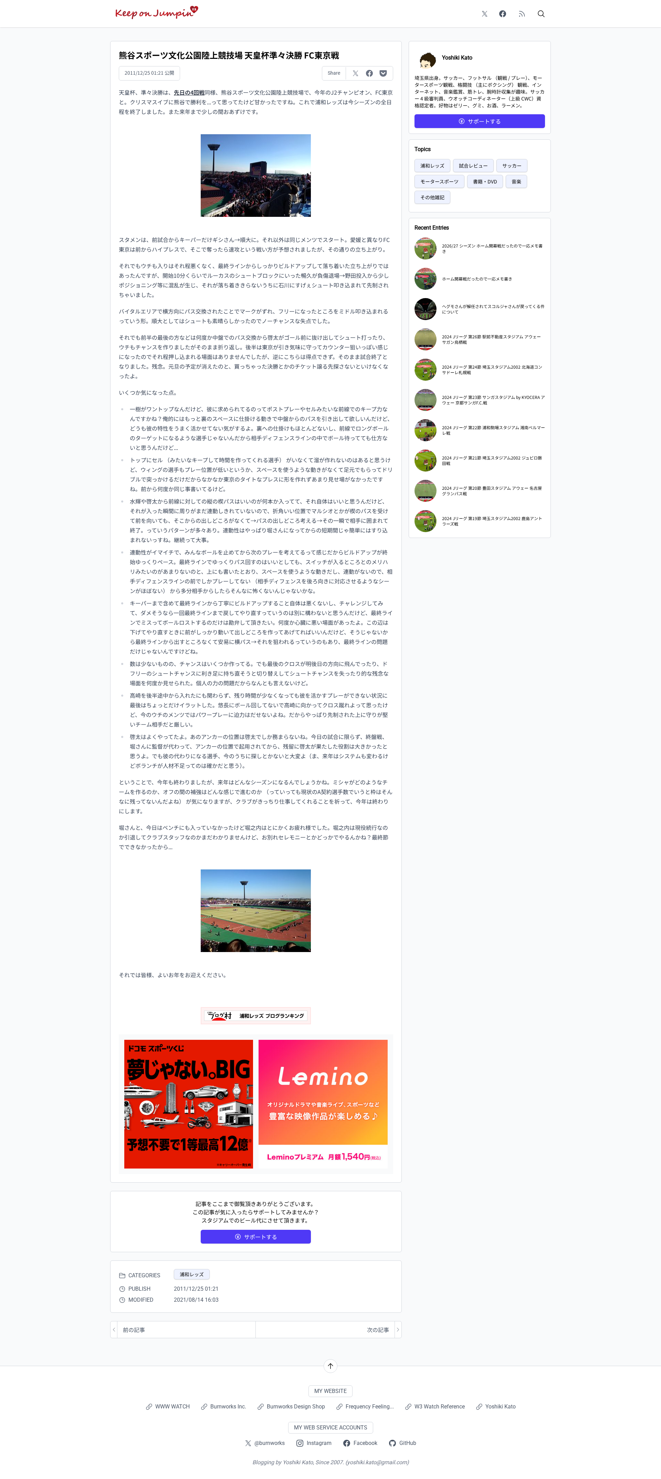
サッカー (512, 165)
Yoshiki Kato (500, 1406)
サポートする (260, 1237)
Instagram (319, 1443)
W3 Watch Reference (440, 1406)
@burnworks (269, 1443)
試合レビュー (473, 165)
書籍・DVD (485, 181)
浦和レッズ (192, 1274)
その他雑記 (432, 197)
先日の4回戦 (189, 92)
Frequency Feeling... (370, 1406)
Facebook (365, 1443)
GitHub (407, 1443)
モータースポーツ (439, 181)
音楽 (516, 181)
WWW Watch (172, 1406)
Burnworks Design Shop (296, 1406)
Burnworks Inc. (228, 1406)
